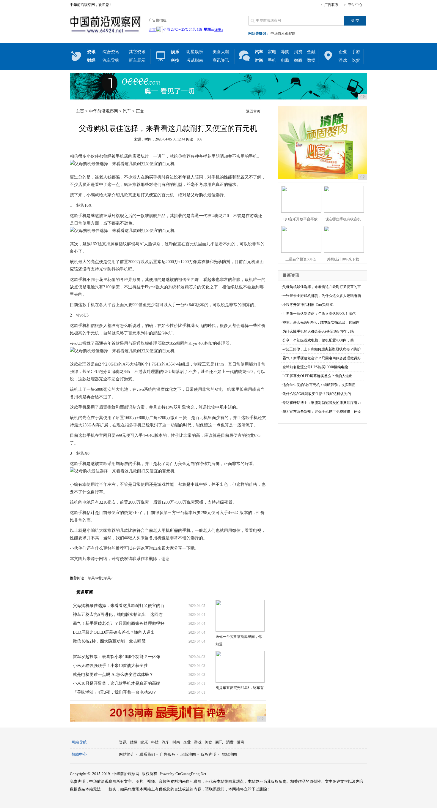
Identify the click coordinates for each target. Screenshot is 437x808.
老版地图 (188, 754)
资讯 (123, 742)
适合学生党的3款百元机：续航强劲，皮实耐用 (319, 385)
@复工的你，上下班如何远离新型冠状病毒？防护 (321, 349)
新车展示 (137, 60)
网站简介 (126, 754)
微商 (298, 60)
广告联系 (331, 5)
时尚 (176, 742)
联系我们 (147, 754)
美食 (208, 742)
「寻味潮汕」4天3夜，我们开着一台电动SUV (114, 692)
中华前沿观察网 (283, 33)
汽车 (127, 111)
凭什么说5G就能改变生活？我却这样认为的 (316, 394)
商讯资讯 (221, 60)
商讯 (219, 742)
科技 (155, 742)
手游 (356, 52)
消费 (298, 52)
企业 (343, 52)
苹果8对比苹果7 (100, 578)
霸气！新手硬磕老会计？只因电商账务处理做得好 (118, 623)
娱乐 (144, 742)
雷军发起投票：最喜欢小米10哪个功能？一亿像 (116, 656)
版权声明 (208, 754)
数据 (311, 60)
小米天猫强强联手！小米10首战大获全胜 (110, 665)
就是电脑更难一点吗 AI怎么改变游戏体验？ (113, 674)
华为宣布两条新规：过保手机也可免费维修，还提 (321, 411)
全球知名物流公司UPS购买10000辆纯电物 (315, 367)
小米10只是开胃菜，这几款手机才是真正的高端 (116, 683)
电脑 (285, 60)
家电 (272, 52)
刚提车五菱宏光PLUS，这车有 (240, 688)
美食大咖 (221, 52)
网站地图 (229, 754)
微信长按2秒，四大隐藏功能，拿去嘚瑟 (109, 641)
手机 (272, 60)
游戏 (343, 60)
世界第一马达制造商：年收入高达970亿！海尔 (319, 314)
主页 (80, 111)
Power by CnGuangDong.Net (183, 773)
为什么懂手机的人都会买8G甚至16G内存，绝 (318, 331)
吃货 (356, 60)
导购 (285, 52)
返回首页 (253, 111)
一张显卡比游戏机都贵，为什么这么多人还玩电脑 (321, 296)
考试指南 (194, 60)
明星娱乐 (194, 52)
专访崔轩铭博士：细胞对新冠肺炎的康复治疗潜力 (321, 403)
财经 (133, 742)
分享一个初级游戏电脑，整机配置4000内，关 (318, 340)
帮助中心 (355, 5)
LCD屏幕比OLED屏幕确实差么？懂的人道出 (114, 632)
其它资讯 (137, 52)
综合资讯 (111, 52)
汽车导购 (111, 60)
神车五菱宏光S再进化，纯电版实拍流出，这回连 (118, 614)
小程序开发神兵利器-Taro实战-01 (308, 305)
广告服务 (167, 754)
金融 (311, 52)
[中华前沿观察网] (105, 34)
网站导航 (79, 742)
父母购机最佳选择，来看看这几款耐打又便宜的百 (118, 605)
